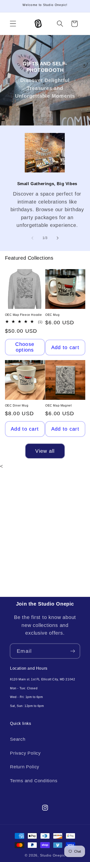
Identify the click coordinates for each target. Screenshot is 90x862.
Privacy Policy (25, 753)
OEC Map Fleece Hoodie (23, 315)
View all (44, 451)
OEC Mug (52, 315)
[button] (13, 24)
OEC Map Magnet (58, 405)
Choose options (24, 347)
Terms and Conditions (34, 780)
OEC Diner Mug (16, 405)
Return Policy (24, 766)
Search (18, 739)
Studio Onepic (52, 855)
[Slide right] (57, 238)
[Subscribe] (73, 651)
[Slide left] (32, 238)
